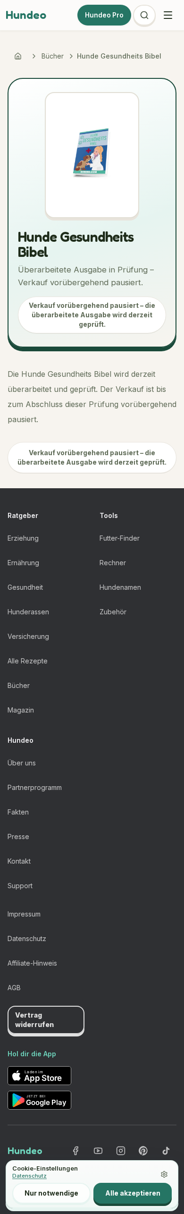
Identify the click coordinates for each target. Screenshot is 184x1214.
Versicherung (28, 636)
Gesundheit (25, 587)
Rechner (113, 563)
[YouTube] (98, 1150)
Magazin (21, 710)
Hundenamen (120, 587)
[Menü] (168, 15)
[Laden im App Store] (39, 1075)
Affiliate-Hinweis (32, 963)
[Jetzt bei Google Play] (39, 1100)
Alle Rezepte (28, 661)
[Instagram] (120, 1150)
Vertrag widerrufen (34, 1019)
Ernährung (23, 563)
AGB (14, 988)
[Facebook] (75, 1150)
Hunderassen (28, 612)
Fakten (18, 812)
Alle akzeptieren (132, 1193)
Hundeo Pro (104, 15)
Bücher (53, 56)
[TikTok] (166, 1150)
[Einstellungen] (164, 1174)
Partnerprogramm (35, 787)
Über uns (22, 763)
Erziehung (23, 538)
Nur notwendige (51, 1193)
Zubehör (113, 612)
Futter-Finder (120, 538)
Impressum (24, 914)
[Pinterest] (143, 1150)
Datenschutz (27, 938)
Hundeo (26, 15)
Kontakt (19, 861)
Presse (18, 836)
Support (20, 886)
